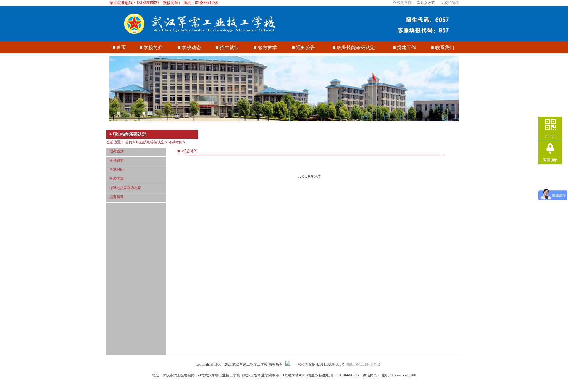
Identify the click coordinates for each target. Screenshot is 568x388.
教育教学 (267, 47)
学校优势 (116, 179)
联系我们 (444, 47)
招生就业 (229, 47)
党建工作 (406, 47)
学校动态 (191, 47)
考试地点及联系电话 (125, 188)
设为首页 (404, 3)
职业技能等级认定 (356, 47)
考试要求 (116, 160)
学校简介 (153, 47)
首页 (121, 47)
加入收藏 (428, 3)
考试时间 (116, 169)
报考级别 (116, 151)
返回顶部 (550, 160)
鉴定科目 (116, 197)
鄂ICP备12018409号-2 (363, 364)
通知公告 (305, 47)
